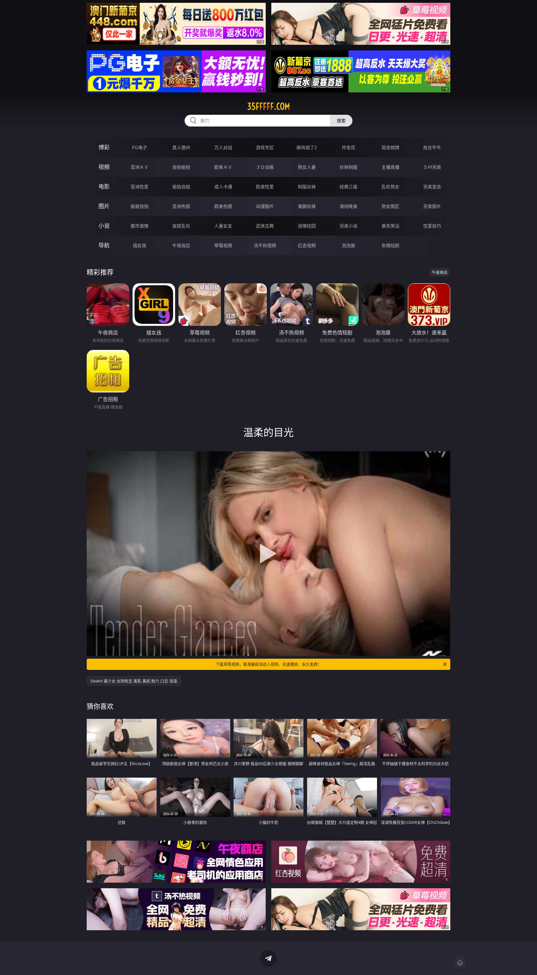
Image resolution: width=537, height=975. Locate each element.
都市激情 (140, 226)
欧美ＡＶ (223, 167)
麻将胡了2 (306, 147)
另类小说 (348, 226)
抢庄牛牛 (432, 147)
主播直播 (390, 167)
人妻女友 (223, 226)
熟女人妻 (307, 167)
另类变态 (432, 187)
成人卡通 (223, 187)
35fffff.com (268, 106)
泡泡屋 (348, 245)
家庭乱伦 (181, 226)
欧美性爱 (265, 187)
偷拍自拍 (181, 187)
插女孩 (139, 245)
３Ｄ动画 (265, 167)
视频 (104, 167)
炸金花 (348, 147)
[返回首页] (460, 962)
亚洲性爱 (140, 187)
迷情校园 (307, 226)
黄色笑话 (390, 226)
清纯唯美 (348, 206)
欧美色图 (223, 206)
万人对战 (223, 147)
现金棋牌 (390, 147)
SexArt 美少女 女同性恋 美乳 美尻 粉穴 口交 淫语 (134, 681)
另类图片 (432, 206)
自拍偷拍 (181, 167)
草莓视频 (223, 245)
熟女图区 (390, 206)
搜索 (341, 121)
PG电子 (139, 147)
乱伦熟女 (390, 187)
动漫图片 (265, 206)
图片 (104, 206)
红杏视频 (307, 245)
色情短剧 (390, 245)
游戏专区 (265, 147)
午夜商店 (181, 245)
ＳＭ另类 (432, 167)
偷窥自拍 (140, 206)
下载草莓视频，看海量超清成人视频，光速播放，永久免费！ (268, 664)
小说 (104, 226)
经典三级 (348, 187)
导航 (104, 245)
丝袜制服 (348, 167)
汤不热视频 (265, 245)
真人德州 (181, 147)
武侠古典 (265, 226)
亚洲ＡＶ (140, 167)
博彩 (104, 147)
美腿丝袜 (307, 206)
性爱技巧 (432, 226)
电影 (104, 186)
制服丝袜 (307, 187)
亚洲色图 (181, 206)
